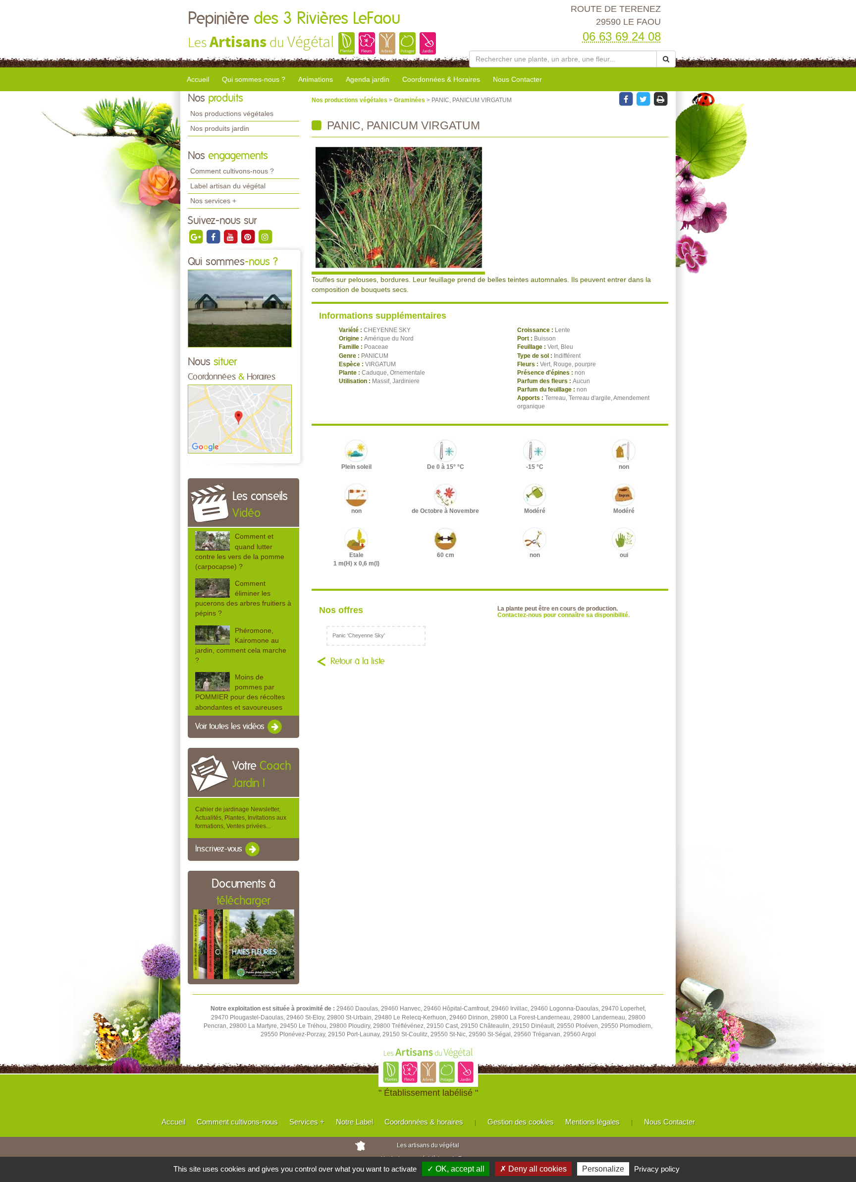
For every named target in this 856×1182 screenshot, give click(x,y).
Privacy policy (657, 1169)
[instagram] (265, 236)
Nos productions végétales (231, 113)
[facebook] (213, 236)
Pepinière (294, 18)
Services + (306, 1122)
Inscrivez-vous (219, 849)
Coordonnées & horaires (423, 1122)
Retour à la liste (357, 661)
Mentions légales (592, 1122)
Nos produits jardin (219, 128)
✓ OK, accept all (455, 1169)
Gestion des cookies (520, 1122)
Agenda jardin (367, 79)
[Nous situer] (240, 418)
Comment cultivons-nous (237, 1122)
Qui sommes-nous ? (253, 79)
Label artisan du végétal (228, 186)
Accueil (198, 79)
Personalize (603, 1169)
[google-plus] (196, 236)
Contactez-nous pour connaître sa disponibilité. (563, 615)
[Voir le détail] (212, 541)
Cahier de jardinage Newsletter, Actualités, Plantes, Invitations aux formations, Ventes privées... (240, 818)
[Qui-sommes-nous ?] (240, 308)
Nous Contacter (517, 79)
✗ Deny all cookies (533, 1169)
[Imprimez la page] (660, 98)
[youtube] (231, 236)
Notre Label (354, 1122)
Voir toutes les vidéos (231, 727)
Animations (315, 79)
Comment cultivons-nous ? (232, 171)
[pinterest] (248, 236)
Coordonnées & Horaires (441, 79)
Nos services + (213, 201)
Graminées (410, 100)
